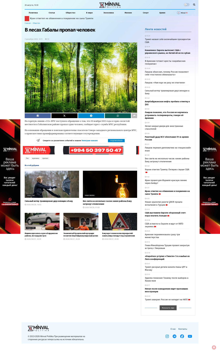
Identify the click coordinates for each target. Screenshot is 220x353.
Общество (70, 13)
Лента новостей (156, 29)
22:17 (148, 285)
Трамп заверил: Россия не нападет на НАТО (166, 299)
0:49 (147, 166)
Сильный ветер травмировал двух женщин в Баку (49, 201)
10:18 (148, 57)
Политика (33, 13)
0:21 (147, 188)
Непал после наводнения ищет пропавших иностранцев (60, 18)
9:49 (147, 98)
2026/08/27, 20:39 (33, 239)
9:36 (147, 133)
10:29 (148, 36)
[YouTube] (190, 336)
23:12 (148, 242)
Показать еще (168, 308)
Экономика (109, 13)
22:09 (148, 296)
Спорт (146, 13)
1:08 (147, 155)
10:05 (148, 79)
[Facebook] (182, 336)
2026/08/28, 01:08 (92, 207)
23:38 (148, 220)
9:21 (147, 144)
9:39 (147, 123)
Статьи (52, 13)
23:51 (148, 209)
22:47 (148, 264)
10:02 (148, 87)
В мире (89, 13)
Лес (27, 158)
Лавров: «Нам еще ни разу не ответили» (165, 82)
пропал (45, 158)
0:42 (147, 177)
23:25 (148, 231)
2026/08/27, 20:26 (72, 239)
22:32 (148, 274)
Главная (28, 23)
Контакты (182, 329)
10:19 (148, 47)
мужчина (35, 158)
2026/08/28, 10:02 (33, 205)
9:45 (147, 109)
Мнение (128, 13)
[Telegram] (174, 336)
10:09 (148, 68)
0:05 (147, 198)
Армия (162, 13)
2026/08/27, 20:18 (111, 239)
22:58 (148, 253)
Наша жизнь (89, 195)
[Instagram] (167, 336)
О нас (173, 329)
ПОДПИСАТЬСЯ (116, 141)
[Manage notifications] (214, 347)
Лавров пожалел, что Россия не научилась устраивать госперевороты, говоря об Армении (166, 115)
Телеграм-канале (89, 140)
